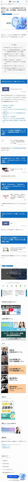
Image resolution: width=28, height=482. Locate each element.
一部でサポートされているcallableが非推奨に (14, 118)
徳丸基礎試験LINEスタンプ (9, 472)
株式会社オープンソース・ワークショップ (11, 444)
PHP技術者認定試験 (17, 148)
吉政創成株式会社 (6, 447)
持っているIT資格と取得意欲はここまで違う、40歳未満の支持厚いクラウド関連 (17, 142)
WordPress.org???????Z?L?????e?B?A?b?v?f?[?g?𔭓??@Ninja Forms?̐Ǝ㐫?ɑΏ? (18, 249)
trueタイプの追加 (7, 107)
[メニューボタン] (1, 1)
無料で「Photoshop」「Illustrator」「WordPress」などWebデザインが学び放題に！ (14, 61)
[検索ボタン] (26, 1)
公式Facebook (6, 463)
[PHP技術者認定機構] (14, 1)
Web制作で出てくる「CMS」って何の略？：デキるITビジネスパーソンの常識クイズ (14, 55)
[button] (3, 286)
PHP (11, 223)
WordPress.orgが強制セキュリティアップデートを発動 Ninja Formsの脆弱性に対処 (14, 69)
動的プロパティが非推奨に (9, 116)
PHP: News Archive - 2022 (16, 89)
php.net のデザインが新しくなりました (14, 65)
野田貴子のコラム (9, 14)
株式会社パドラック (6, 446)
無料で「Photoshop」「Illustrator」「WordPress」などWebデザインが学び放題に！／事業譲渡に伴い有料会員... (18, 196)
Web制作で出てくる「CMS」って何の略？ (17, 170)
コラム (4, 14)
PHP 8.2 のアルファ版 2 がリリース (13, 47)
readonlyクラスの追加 (8, 105)
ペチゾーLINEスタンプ (8, 469)
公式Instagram (6, 466)
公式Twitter (5, 460)
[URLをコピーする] (25, 286)
